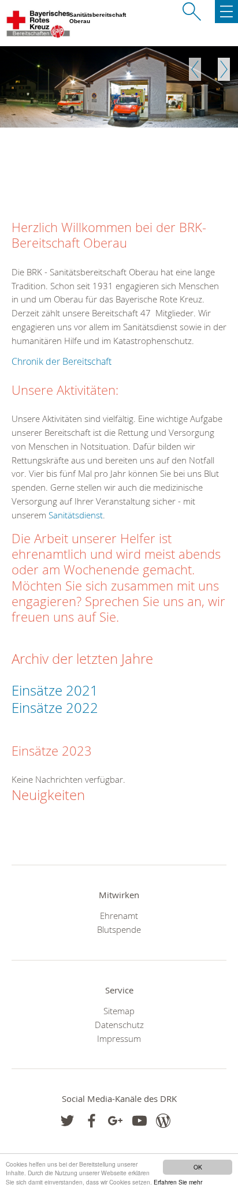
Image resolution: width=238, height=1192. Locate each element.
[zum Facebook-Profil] (67, 1120)
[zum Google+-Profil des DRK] (115, 1120)
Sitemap (119, 1011)
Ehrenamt (119, 915)
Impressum (119, 1038)
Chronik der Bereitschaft (61, 361)
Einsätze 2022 (57, 707)
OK (198, 1167)
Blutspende (119, 929)
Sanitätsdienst (76, 515)
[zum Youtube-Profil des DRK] (139, 1120)
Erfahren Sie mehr (178, 1182)
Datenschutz (119, 1024)
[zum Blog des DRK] (163, 1120)
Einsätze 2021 (55, 690)
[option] (119, 87)
